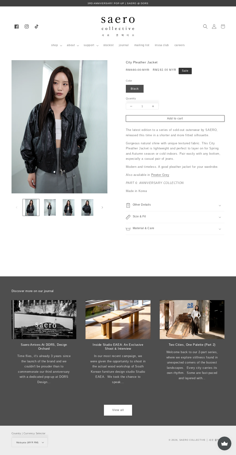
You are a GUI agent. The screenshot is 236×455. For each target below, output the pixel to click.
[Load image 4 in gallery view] (87, 207)
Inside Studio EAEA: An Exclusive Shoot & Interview (118, 346)
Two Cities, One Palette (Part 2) (192, 344)
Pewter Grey (160, 175)
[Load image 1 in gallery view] (31, 207)
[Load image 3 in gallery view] (68, 207)
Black (135, 88)
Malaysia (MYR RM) (27, 442)
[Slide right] (102, 207)
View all (118, 410)
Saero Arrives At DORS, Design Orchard (44, 346)
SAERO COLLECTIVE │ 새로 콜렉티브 (201, 440)
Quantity (131, 98)
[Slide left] (17, 207)
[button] (56, 45)
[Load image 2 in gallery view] (49, 207)
